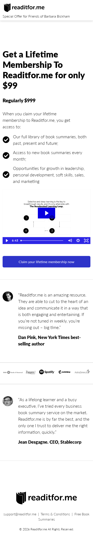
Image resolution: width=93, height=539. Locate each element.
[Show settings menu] (78, 240)
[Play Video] (7, 240)
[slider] (42, 240)
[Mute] (70, 240)
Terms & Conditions (55, 513)
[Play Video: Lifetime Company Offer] (46, 213)
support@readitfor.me (19, 513)
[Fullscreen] (86, 240)
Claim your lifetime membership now (46, 261)
